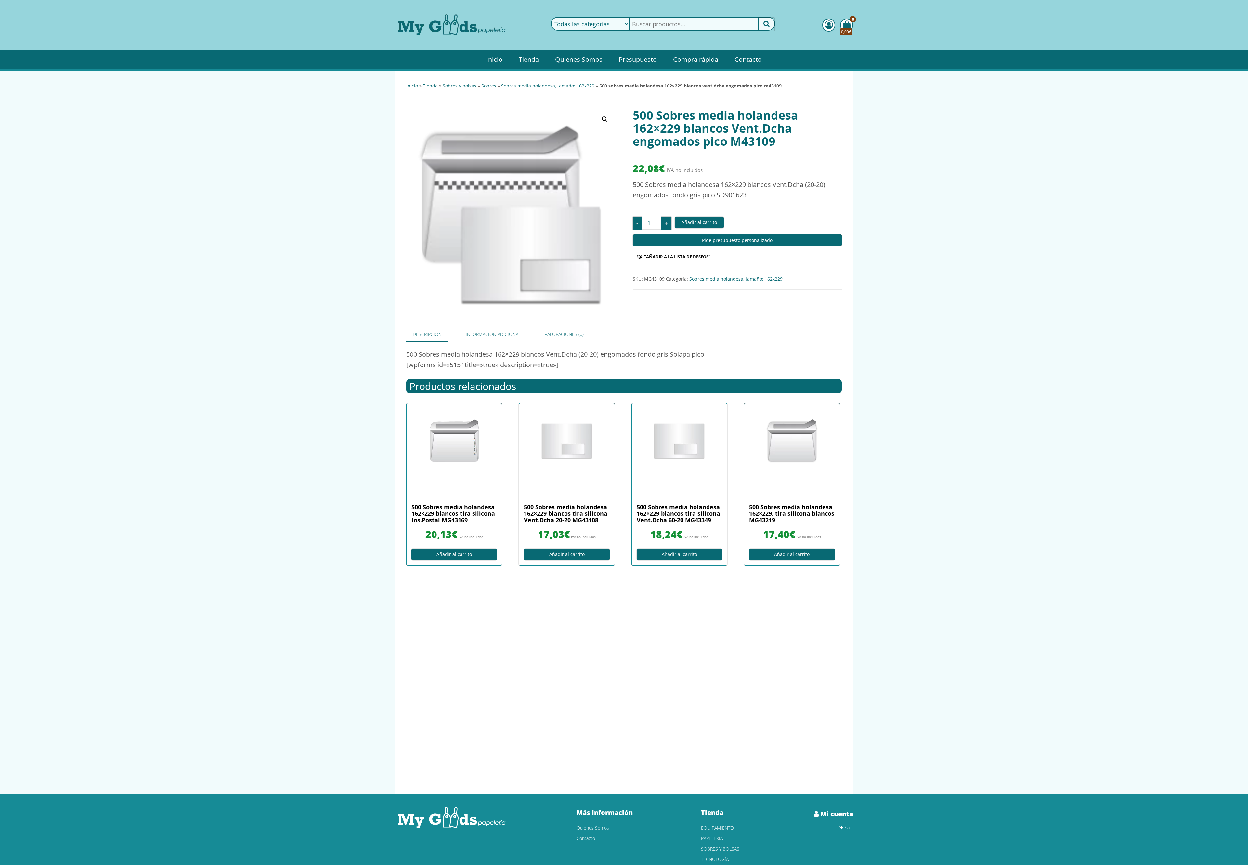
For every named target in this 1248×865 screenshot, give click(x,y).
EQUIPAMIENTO (717, 828)
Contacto (748, 59)
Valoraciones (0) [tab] (564, 334)
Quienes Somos (579, 59)
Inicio (494, 59)
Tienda (529, 59)
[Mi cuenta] (828, 25)
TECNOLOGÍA (715, 859)
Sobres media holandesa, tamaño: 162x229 (547, 86)
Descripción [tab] (427, 334)
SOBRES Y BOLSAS (459, 86)
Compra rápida (695, 59)
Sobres (488, 86)
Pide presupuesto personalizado (737, 240)
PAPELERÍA (712, 838)
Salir (848, 827)
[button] (605, 119)
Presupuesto (638, 59)
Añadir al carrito (699, 222)
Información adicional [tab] (493, 334)
